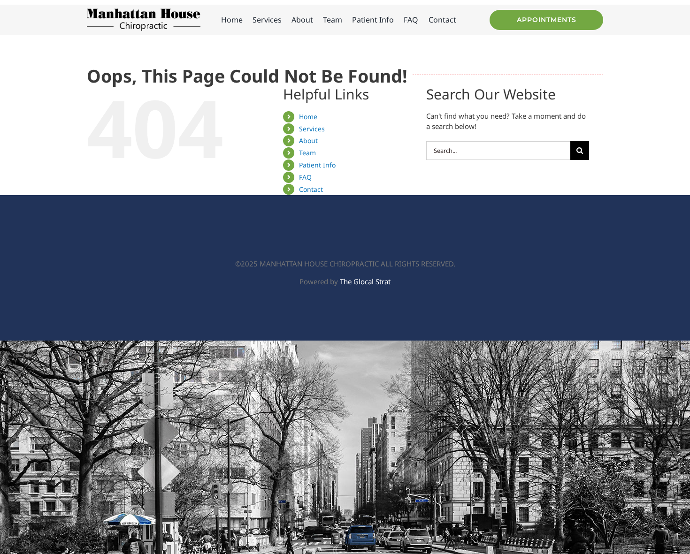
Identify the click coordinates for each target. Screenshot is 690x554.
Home (308, 116)
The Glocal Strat (365, 281)
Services (312, 128)
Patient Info (317, 164)
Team (307, 152)
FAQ (305, 177)
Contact (311, 189)
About (308, 140)
